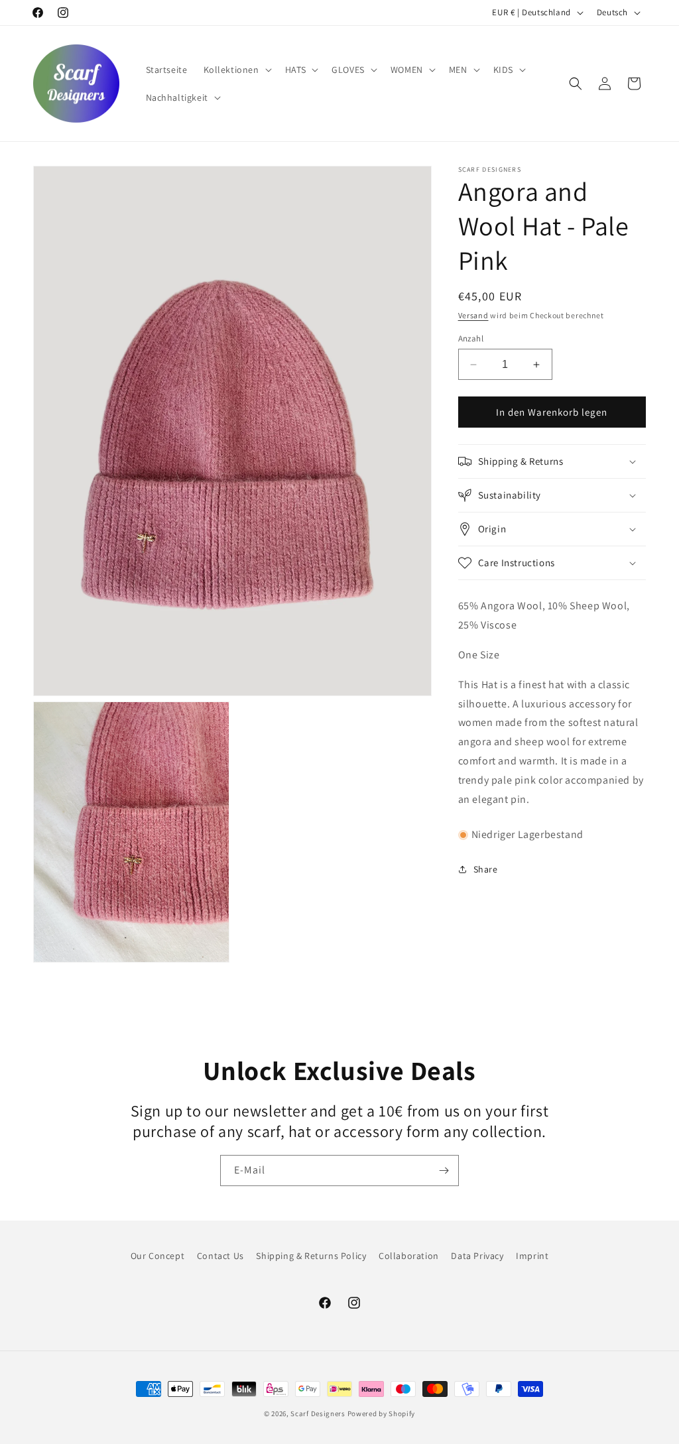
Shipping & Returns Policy (311, 1256)
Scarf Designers (317, 1413)
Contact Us (220, 1256)
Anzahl (470, 338)
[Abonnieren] (443, 1170)
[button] (236, 70)
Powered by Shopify (381, 1413)
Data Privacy (477, 1256)
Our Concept (158, 1256)
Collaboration (409, 1256)
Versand (473, 315)
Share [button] (485, 869)
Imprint (532, 1256)
